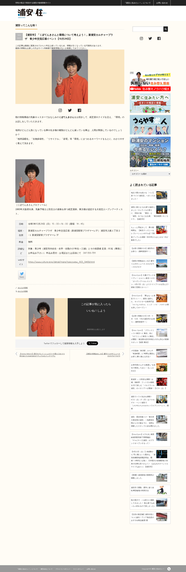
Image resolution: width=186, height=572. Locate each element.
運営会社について (47, 569)
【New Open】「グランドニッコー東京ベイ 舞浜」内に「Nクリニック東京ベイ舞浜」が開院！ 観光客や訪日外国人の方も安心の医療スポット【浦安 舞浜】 (150, 336)
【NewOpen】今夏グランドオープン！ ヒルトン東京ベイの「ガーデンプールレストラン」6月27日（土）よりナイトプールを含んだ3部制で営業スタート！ (149, 281)
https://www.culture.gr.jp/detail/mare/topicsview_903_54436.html (61, 262)
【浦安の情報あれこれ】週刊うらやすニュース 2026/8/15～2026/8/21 (142, 264)
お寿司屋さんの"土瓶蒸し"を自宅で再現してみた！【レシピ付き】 (143, 368)
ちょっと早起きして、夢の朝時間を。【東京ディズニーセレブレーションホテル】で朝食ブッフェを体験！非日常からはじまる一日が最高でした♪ (149, 233)
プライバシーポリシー (62, 569)
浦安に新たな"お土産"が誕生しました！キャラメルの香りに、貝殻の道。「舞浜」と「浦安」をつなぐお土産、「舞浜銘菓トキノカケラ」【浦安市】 (149, 213)
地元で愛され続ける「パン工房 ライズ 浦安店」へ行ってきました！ (143, 196)
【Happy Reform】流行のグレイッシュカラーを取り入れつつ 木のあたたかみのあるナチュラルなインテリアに (42, 355)
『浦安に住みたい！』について (137, 3)
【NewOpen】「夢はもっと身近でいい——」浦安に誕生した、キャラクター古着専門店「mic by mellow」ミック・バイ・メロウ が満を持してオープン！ (150, 301)
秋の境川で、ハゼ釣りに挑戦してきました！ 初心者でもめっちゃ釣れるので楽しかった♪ (143, 503)
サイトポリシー (78, 569)
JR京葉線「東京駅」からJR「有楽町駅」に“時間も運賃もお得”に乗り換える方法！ (143, 353)
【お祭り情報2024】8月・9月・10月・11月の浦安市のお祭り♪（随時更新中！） (143, 319)
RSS (169, 569)
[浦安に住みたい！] (44, 13)
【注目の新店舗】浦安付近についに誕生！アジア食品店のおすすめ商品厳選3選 (142, 517)
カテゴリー (134, 170)
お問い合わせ (162, 3)
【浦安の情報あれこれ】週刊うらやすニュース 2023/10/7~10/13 (103, 355)
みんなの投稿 (23, 288)
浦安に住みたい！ (158, 569)
